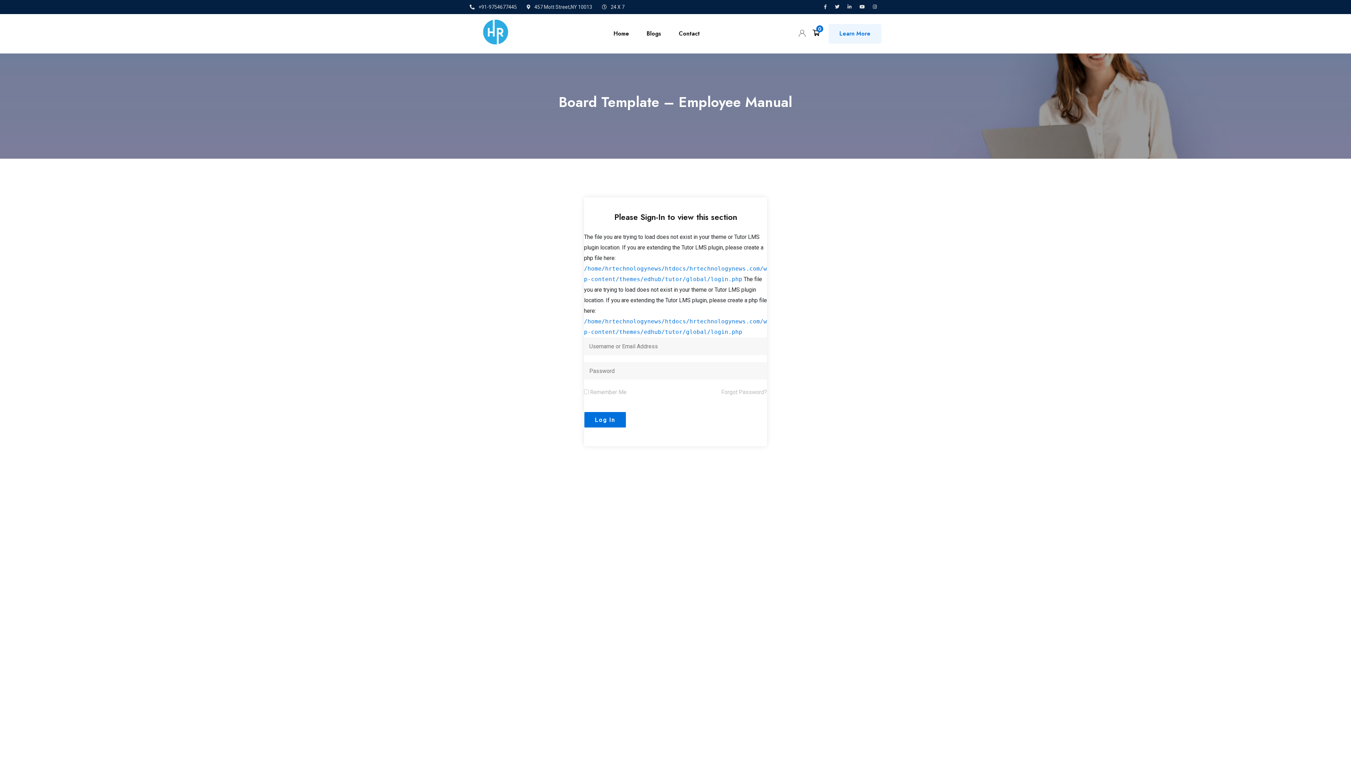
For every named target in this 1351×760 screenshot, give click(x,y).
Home (621, 34)
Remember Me (608, 392)
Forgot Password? (744, 392)
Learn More (854, 34)
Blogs (654, 34)
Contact (689, 34)
